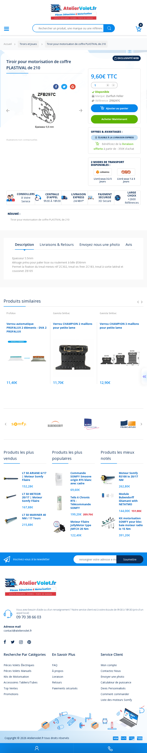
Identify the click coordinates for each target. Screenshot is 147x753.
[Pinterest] (29, 642)
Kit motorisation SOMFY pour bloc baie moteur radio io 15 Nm (131, 524)
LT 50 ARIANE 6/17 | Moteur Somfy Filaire (34, 476)
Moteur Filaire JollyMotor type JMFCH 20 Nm (80, 525)
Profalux (11, 313)
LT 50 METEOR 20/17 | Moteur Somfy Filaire (32, 497)
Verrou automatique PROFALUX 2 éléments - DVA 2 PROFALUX (27, 327)
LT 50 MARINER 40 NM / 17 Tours (34, 516)
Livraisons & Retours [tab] (57, 244)
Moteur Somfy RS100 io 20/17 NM (128, 476)
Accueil (8, 44)
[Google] (73, 86)
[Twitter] (64, 86)
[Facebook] (56, 86)
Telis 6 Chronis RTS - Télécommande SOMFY (80, 503)
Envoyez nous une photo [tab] (99, 244)
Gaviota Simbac (61, 313)
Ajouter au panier (116, 108)
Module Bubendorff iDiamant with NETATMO (128, 499)
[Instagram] (21, 642)
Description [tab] (24, 244)
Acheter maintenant (114, 119)
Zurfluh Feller (114, 96)
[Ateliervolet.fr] (73, 13)
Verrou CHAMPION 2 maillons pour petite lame (72, 325)
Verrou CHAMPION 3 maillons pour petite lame (119, 325)
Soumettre (129, 559)
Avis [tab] (129, 244)
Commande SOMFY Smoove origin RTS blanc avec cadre (80, 478)
